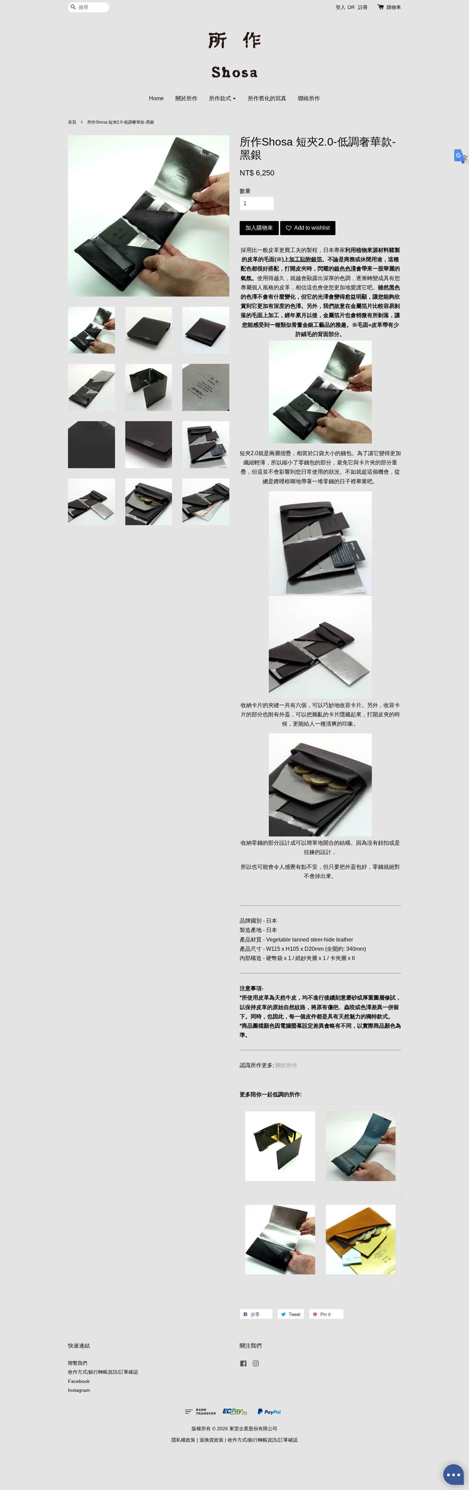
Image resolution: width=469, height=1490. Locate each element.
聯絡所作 (309, 98)
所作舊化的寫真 (267, 98)
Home (156, 98)
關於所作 (186, 98)
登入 (340, 7)
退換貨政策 (211, 1440)
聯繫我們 (77, 1363)
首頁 (72, 122)
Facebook (79, 1381)
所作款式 (220, 98)
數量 (245, 191)
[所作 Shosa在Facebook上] (243, 1364)
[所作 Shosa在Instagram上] (256, 1364)
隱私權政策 (183, 1440)
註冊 (363, 7)
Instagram (79, 1390)
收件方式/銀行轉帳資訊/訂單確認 (103, 1372)
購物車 (394, 7)
